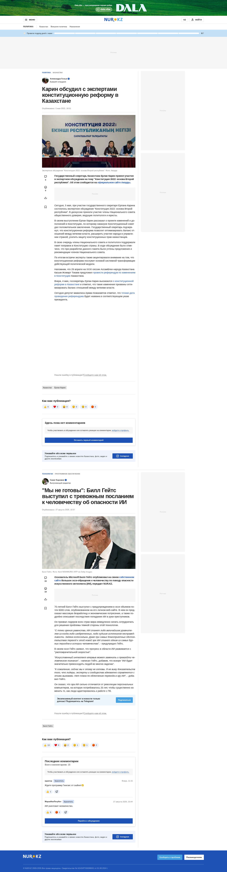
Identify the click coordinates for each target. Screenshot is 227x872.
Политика (28, 27)
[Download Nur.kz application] (113, 8)
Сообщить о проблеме (169, 857)
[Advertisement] (113, 52)
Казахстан (43, 27)
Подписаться (124, 700)
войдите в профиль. (120, 430)
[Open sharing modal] (45, 198)
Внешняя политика (59, 27)
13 (49, 745)
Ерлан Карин (60, 388)
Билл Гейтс (48, 726)
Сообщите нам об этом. (95, 375)
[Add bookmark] (45, 207)
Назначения (75, 27)
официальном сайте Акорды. (114, 182)
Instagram (124, 456)
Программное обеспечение (67, 474)
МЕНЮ (32, 20)
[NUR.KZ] (113, 19)
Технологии (47, 474)
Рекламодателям (194, 857)
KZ (185, 20)
